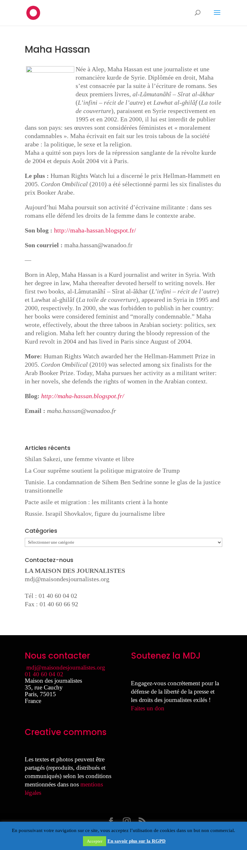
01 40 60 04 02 (44, 674)
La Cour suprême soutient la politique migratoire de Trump (102, 470)
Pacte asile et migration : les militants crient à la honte (96, 501)
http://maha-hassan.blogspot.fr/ (95, 230)
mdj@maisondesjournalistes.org (67, 579)
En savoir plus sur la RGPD (136, 841)
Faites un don (147, 708)
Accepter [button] (94, 841)
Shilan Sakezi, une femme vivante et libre (79, 458)
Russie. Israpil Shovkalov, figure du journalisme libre (95, 513)
